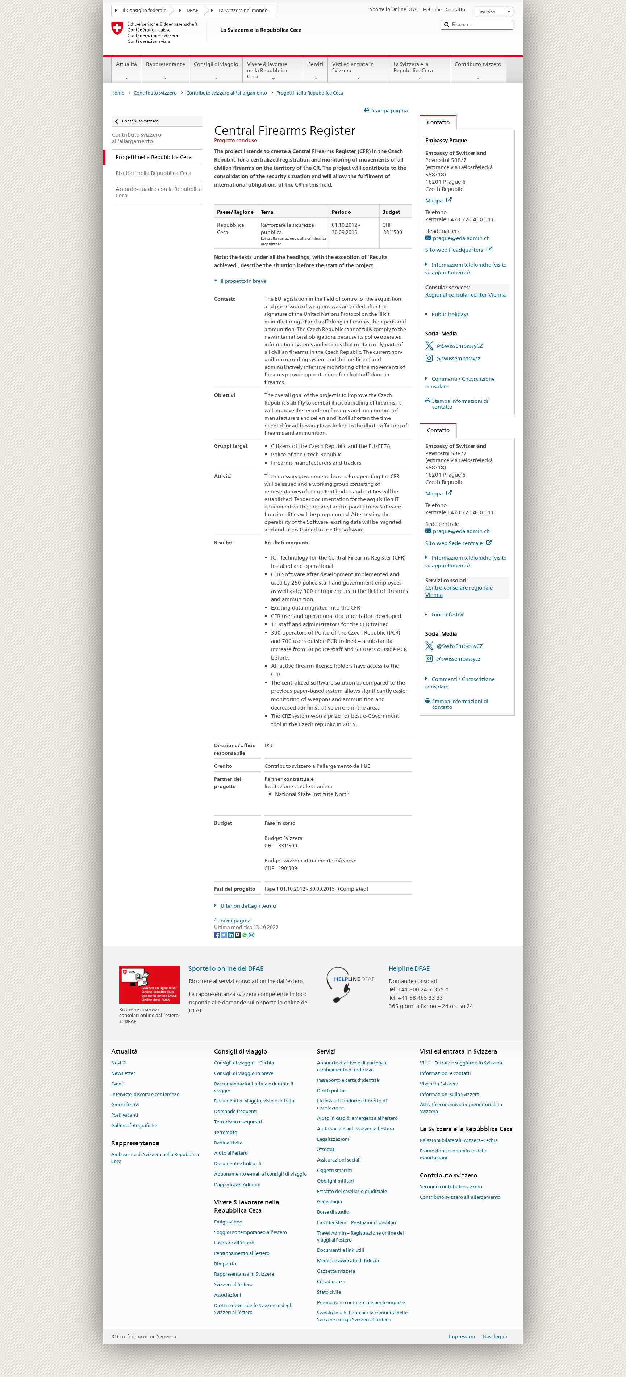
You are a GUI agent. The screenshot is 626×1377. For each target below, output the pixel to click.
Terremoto (225, 1132)
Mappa (434, 200)
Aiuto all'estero (231, 1153)
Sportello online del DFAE (226, 968)
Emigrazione (228, 1222)
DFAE (192, 10)
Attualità (126, 64)
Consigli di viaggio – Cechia (244, 1063)
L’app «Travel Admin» (237, 1184)
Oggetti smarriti (334, 1170)
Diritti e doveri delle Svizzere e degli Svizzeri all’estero (253, 1309)
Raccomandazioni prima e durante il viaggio (253, 1087)
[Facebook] (217, 934)
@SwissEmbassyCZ (460, 345)
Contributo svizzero (478, 64)
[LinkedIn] (231, 934)
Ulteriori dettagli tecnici (248, 906)
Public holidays (449, 314)
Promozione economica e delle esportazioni (453, 1154)
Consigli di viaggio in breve (243, 1073)
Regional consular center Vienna (465, 294)
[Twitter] (224, 934)
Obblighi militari (335, 1181)
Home (117, 93)
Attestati (326, 1149)
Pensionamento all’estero (242, 1253)
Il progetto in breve (243, 281)
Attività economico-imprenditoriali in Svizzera (461, 1108)
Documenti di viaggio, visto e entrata (254, 1101)
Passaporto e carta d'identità (348, 1080)
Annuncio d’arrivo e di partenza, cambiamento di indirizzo (352, 1066)
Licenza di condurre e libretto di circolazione (352, 1104)
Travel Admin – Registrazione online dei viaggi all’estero (360, 1236)
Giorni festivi (447, 614)
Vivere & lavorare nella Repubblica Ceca (267, 70)
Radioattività (228, 1143)
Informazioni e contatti (445, 1073)
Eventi (118, 1084)
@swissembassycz (458, 358)
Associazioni (227, 1295)
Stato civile (329, 1292)
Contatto (435, 122)
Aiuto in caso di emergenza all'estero (357, 1118)
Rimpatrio (225, 1264)
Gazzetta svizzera (336, 1271)
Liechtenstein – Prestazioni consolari (356, 1222)
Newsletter (123, 1073)
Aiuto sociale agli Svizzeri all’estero (355, 1128)
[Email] (251, 934)
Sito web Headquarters (454, 249)
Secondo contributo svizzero (451, 1186)
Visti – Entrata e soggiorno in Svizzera (461, 1063)
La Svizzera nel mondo (243, 10)
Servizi (316, 64)
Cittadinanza (331, 1281)
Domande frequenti (235, 1111)
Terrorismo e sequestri (238, 1122)
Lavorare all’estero (234, 1243)
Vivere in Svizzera (439, 1084)
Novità (118, 1063)
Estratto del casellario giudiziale (352, 1191)
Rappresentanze (165, 64)
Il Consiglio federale (144, 10)
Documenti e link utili (238, 1163)
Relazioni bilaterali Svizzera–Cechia (459, 1140)
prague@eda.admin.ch (461, 238)
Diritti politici (332, 1090)
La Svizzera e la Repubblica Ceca (413, 67)
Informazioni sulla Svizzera (449, 1094)
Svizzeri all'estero (233, 1284)
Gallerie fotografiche (134, 1125)
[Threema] (238, 934)
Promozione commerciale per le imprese (361, 1302)
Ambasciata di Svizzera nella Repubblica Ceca (155, 1158)
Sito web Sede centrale (454, 543)
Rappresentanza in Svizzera (244, 1274)
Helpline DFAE (409, 968)
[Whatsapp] (245, 934)
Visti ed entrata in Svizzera (353, 67)
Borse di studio (333, 1212)
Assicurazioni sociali (339, 1160)
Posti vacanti (124, 1115)
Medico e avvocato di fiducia (348, 1261)
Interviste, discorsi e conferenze (145, 1094)
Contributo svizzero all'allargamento (226, 93)
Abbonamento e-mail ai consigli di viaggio (260, 1174)
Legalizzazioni (333, 1139)
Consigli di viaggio (216, 64)
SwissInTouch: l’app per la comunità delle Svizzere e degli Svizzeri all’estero (362, 1316)
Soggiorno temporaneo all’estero (250, 1232)
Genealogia (329, 1202)
